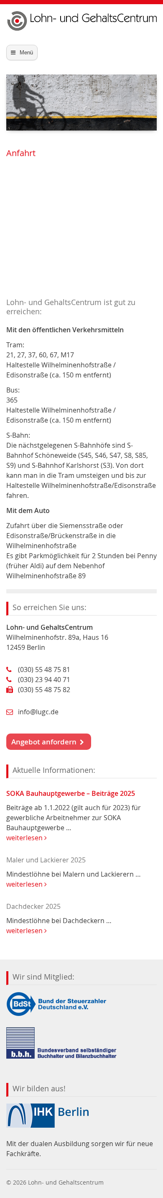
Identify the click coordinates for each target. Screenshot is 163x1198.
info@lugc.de (38, 711)
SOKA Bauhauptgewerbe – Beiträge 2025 (70, 793)
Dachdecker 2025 (33, 906)
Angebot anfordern (45, 742)
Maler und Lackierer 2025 (46, 860)
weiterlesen (25, 837)
